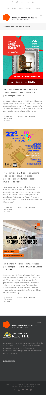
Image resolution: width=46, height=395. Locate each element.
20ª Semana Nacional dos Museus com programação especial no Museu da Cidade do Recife (22, 266)
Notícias (30, 116)
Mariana (8, 116)
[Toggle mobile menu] (41, 15)
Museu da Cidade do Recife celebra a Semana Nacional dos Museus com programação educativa (20, 92)
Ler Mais (6, 120)
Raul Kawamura (29, 386)
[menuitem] (7, 8)
